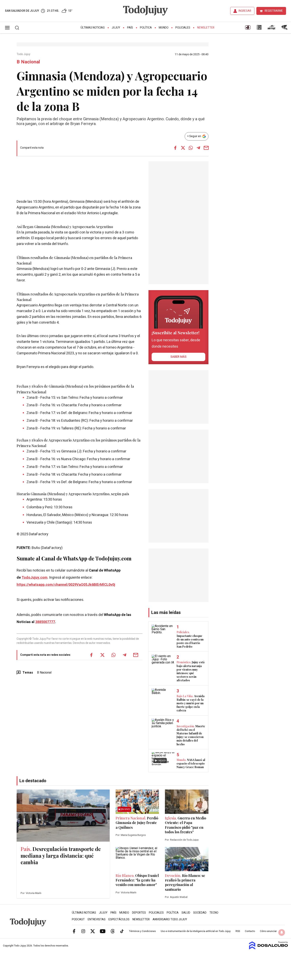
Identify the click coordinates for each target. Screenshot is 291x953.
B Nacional (44, 672)
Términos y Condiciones (142, 931)
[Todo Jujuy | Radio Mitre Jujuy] (271, 28)
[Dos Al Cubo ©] (268, 948)
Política (146, 28)
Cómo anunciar (268, 931)
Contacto (250, 931)
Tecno (213, 913)
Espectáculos (118, 919)
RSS (238, 931)
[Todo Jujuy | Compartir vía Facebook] (175, 147)
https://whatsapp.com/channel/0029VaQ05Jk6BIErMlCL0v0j (66, 584)
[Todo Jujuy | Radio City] (259, 28)
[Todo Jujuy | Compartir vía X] (183, 147)
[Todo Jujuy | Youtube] (103, 931)
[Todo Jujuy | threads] (112, 931)
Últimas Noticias (93, 28)
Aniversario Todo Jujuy (170, 919)
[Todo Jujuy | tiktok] (122, 931)
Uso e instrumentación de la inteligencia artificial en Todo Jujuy (196, 931)
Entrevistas (97, 919)
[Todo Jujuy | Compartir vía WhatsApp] (190, 147)
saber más (178, 356)
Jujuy (116, 28)
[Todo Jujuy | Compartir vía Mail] (206, 147)
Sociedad (199, 913)
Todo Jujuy (24, 54)
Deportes (139, 913)
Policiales (182, 28)
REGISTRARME (274, 11)
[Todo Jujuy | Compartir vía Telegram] (198, 147)
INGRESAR (245, 11)
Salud (186, 913)
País (130, 28)
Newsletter (205, 28)
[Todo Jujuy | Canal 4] (247, 28)
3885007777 (45, 622)
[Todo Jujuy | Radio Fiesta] (284, 28)
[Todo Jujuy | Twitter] (92, 931)
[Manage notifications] (282, 932)
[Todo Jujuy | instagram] (83, 931)
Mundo (163, 28)
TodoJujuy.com (35, 577)
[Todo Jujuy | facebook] (74, 931)
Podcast (78, 919)
